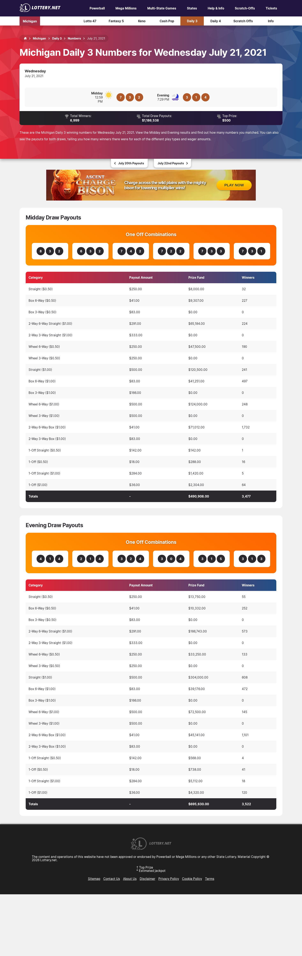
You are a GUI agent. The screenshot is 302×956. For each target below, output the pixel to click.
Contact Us (111, 879)
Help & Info (216, 8)
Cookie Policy (192, 879)
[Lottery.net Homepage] (25, 38)
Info (271, 21)
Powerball (97, 8)
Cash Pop (167, 21)
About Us (130, 879)
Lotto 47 (90, 21)
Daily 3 (192, 21)
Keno (141, 21)
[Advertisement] (151, 925)
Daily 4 (215, 21)
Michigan (30, 21)
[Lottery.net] (40, 11)
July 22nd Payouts (171, 163)
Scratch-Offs (245, 8)
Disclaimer (147, 879)
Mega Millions (126, 8)
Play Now (234, 185)
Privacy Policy (168, 879)
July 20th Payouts (131, 163)
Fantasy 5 (116, 21)
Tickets (271, 8)
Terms (209, 879)
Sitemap (94, 879)
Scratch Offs (243, 21)
